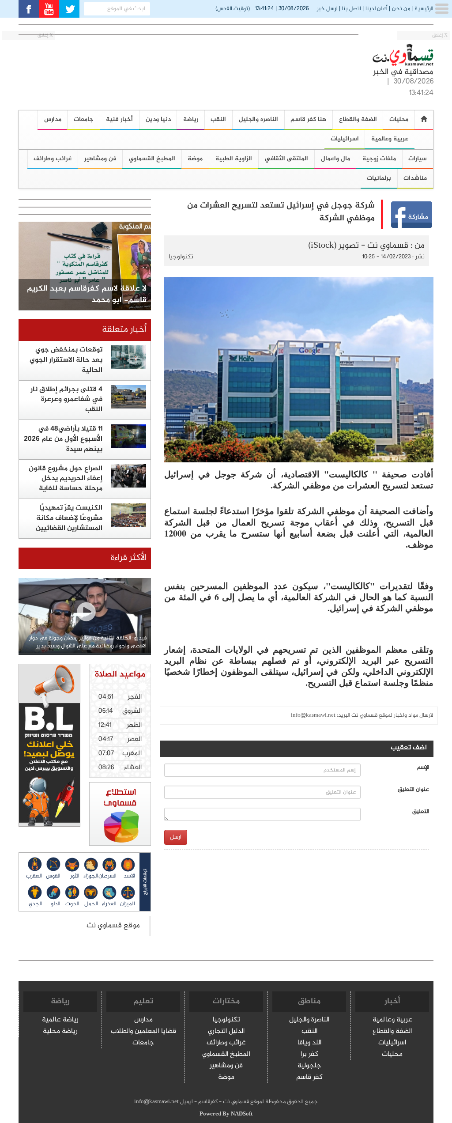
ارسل (175, 837)
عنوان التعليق (413, 790)
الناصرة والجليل (309, 1020)
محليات (392, 1055)
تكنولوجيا (181, 257)
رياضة (190, 119)
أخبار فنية (119, 119)
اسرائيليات (345, 139)
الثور (74, 876)
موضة (195, 159)
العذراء (109, 904)
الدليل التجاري (226, 1032)
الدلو (55, 904)
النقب (218, 119)
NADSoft (241, 1114)
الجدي (35, 904)
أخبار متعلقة (124, 329)
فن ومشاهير (100, 159)
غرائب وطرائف (226, 1043)
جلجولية (309, 1066)
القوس (53, 876)
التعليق (420, 812)
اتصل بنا (351, 9)
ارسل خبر (327, 9)
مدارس (143, 1020)
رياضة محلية (60, 1032)
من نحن (401, 9)
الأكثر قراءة (129, 558)
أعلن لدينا (376, 9)
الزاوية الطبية (233, 159)
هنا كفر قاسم (308, 119)
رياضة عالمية (60, 1020)
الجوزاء (90, 876)
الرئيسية (423, 9)
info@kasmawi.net (313, 715)
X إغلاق (440, 35)
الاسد (129, 876)
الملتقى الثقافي (286, 159)
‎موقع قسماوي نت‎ (113, 925)
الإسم (423, 768)
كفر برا (309, 1055)
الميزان (127, 904)
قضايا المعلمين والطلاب (143, 1032)
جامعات (84, 119)
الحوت (72, 904)
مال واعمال (335, 159)
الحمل (91, 904)
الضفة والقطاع (358, 119)
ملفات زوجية (379, 159)
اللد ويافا (309, 1043)
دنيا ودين (158, 119)
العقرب (34, 876)
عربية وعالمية (389, 139)
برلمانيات (379, 178)
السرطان (107, 876)
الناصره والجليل (258, 119)
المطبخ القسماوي (152, 159)
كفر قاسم (309, 1078)
